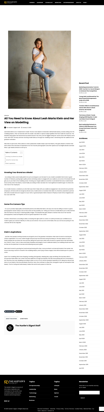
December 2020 (83, 309)
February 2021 (83, 301)
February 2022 (83, 257)
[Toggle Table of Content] (20, 153)
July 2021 (81, 283)
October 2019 (83, 361)
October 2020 (83, 316)
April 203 (81, 368)
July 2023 (81, 194)
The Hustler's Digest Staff (13, 127)
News (55, 389)
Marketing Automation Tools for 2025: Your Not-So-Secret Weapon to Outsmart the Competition (89, 89)
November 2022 (83, 224)
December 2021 (83, 264)
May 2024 (81, 157)
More (84, 2)
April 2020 (82, 338)
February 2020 (83, 346)
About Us (43, 411)
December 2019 (83, 353)
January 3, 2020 (26, 127)
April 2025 (82, 142)
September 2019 (83, 364)
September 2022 (83, 231)
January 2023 (83, 216)
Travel (56, 396)
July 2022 (81, 238)
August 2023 (82, 190)
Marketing (58, 2)
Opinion (56, 393)
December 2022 (83, 220)
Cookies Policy (79, 409)
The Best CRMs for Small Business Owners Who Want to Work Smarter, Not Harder (89, 107)
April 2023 (82, 205)
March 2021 (82, 298)
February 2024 (83, 168)
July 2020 (81, 327)
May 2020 (81, 335)
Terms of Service (69, 409)
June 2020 (82, 331)
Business (32, 2)
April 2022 (82, 249)
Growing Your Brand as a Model (14, 156)
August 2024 (82, 146)
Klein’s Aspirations (10, 163)
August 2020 (82, 324)
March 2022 (82, 253)
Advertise (52, 409)
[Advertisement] (52, 15)
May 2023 (81, 201)
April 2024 (82, 161)
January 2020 (83, 349)
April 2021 (81, 294)
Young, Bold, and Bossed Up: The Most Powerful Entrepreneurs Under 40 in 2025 (89, 98)
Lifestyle (78, 2)
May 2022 (81, 246)
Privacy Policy (60, 409)
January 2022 (83, 261)
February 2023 (83, 212)
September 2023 (83, 187)
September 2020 (84, 320)
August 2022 (82, 235)
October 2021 (83, 272)
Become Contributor (43, 409)
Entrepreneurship (68, 2)
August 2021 (82, 279)
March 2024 (82, 164)
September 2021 (83, 275)
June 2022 (82, 242)
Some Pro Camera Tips (12, 160)
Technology (49, 2)
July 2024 (81, 150)
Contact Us (50, 411)
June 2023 (82, 198)
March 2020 (82, 342)
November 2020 (83, 312)
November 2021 (83, 268)
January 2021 (82, 305)
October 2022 (83, 227)
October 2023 (83, 183)
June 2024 (82, 153)
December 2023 (83, 175)
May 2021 (81, 290)
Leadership (40, 2)
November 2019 (83, 357)
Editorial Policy (87, 409)
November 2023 (83, 179)
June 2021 (81, 287)
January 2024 (83, 172)
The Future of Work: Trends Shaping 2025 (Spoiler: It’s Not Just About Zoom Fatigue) (88, 117)
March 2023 (82, 209)
